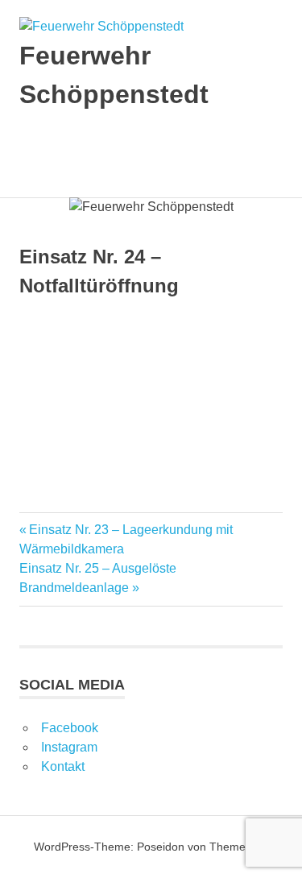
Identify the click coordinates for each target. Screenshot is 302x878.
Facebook (69, 728)
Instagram (69, 747)
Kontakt (63, 766)
